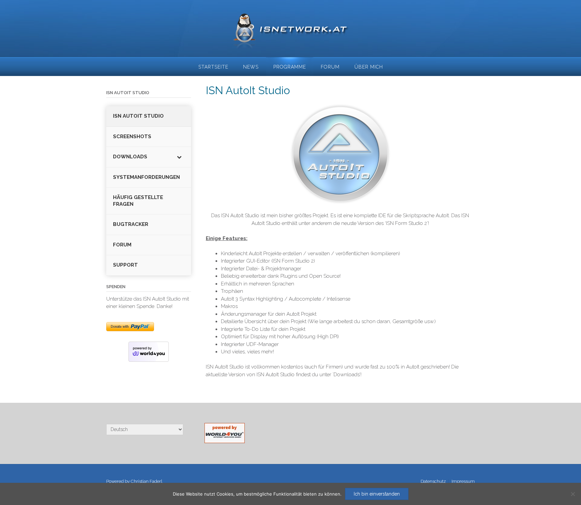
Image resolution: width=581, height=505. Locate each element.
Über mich (368, 67)
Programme (289, 67)
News (251, 67)
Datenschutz (433, 481)
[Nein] (572, 494)
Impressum (463, 481)
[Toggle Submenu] (179, 157)
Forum (330, 67)
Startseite (213, 67)
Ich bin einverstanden (377, 494)
